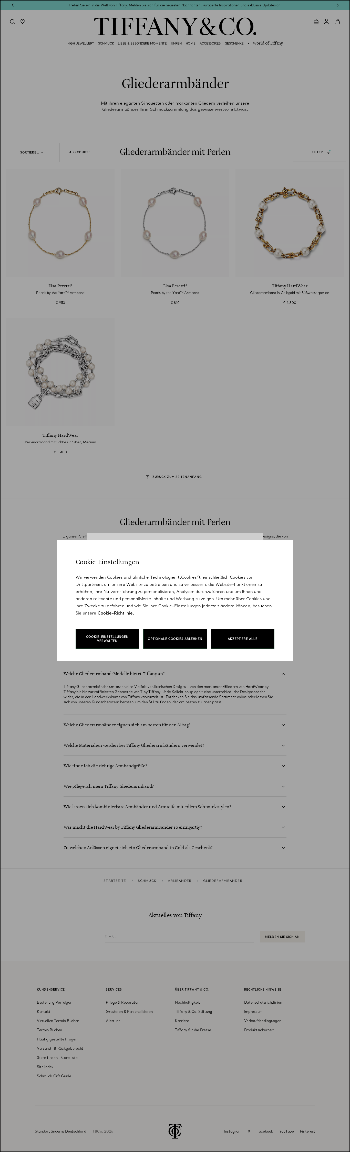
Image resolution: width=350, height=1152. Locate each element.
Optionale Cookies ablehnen (175, 639)
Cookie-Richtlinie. (116, 613)
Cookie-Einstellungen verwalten (107, 639)
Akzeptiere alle (242, 639)
